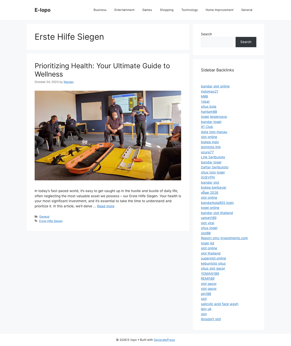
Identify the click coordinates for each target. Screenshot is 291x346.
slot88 (206, 233)
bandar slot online (215, 86)
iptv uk (206, 309)
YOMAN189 (210, 274)
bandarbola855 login (217, 203)
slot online (209, 137)
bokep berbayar (213, 187)
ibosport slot (211, 319)
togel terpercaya (214, 117)
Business (100, 10)
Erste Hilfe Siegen (51, 221)
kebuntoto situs (213, 263)
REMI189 (208, 279)
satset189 (209, 218)
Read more (105, 206)
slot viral (207, 223)
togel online (210, 208)
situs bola (208, 107)
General (246, 10)
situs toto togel (213, 172)
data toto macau (214, 132)
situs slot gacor (213, 268)
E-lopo (42, 10)
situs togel (209, 228)
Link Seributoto (213, 157)
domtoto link (211, 147)
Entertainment (124, 10)
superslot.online (213, 258)
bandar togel (211, 122)
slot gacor (209, 284)
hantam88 (209, 112)
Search (206, 34)
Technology (189, 10)
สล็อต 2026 (209, 193)
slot (204, 299)
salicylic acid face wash (219, 304)
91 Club (207, 127)
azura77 (207, 152)
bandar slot (210, 183)
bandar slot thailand (217, 213)
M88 (204, 96)
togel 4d (207, 243)
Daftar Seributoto (214, 167)
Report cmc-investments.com (224, 238)
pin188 (206, 294)
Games (147, 10)
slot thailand (211, 253)
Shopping (166, 10)
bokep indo (210, 142)
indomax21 (209, 91)
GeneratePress (164, 340)
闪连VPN (208, 177)
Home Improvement (219, 10)
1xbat (205, 102)
